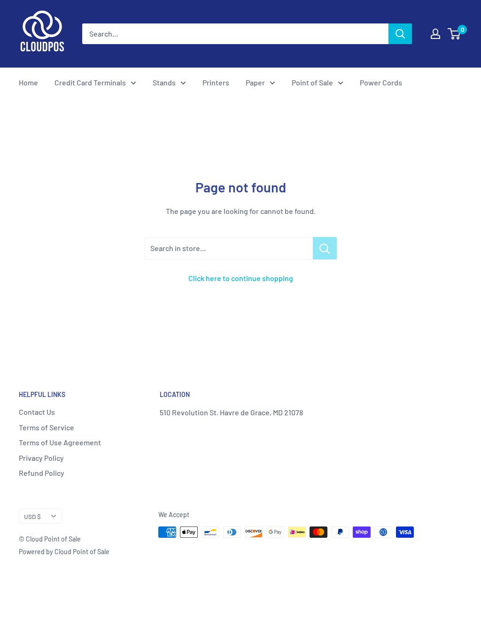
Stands (164, 82)
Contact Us (37, 411)
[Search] (400, 33)
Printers (215, 82)
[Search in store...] (325, 248)
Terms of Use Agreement (60, 442)
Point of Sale (312, 82)
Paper (255, 82)
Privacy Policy (41, 457)
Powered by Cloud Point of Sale (64, 552)
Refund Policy (41, 472)
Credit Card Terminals (90, 82)
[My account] (435, 34)
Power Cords (381, 82)
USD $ (32, 516)
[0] (454, 33)
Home (28, 82)
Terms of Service (46, 427)
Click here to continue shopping (240, 278)
